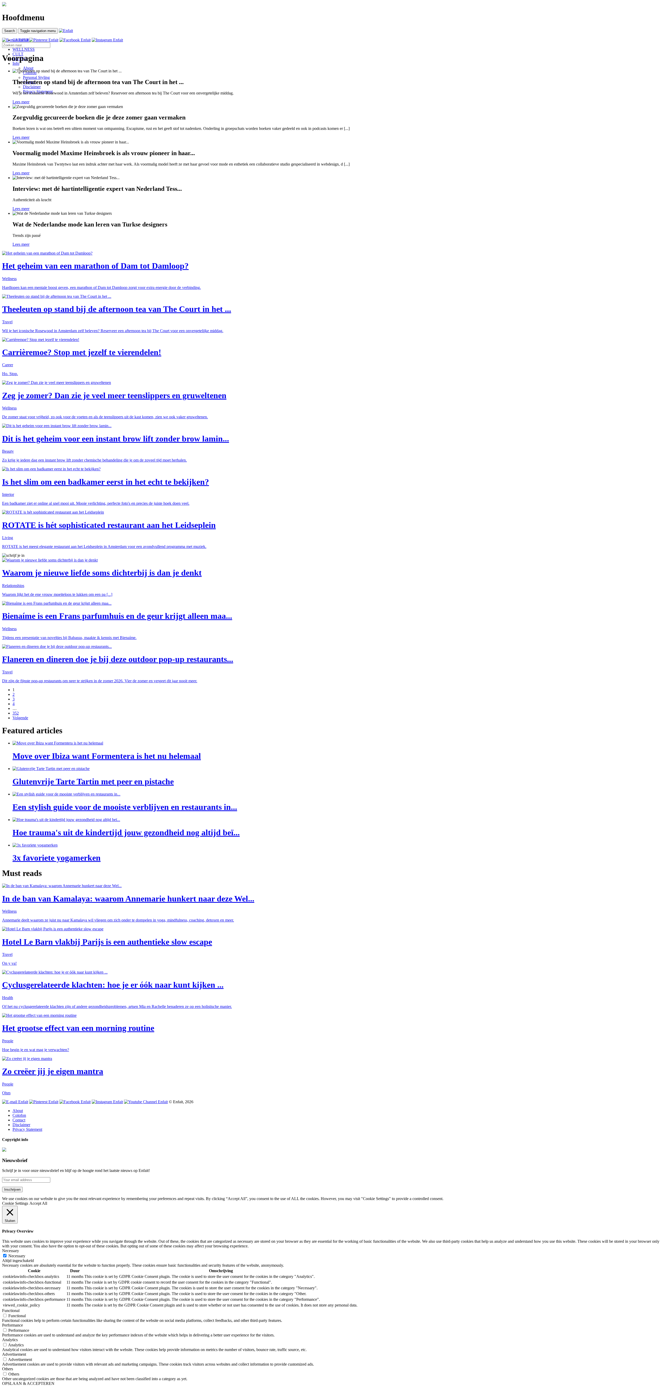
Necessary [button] (10, 1250)
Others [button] (7, 1369)
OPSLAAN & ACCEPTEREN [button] (28, 1383)
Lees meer (21, 102)
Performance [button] (12, 1325)
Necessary (16, 1256)
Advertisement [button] (14, 1354)
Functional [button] (11, 1310)
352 (16, 713)
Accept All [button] (38, 1203)
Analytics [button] (10, 1339)
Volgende (20, 718)
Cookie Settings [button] (15, 1203)
